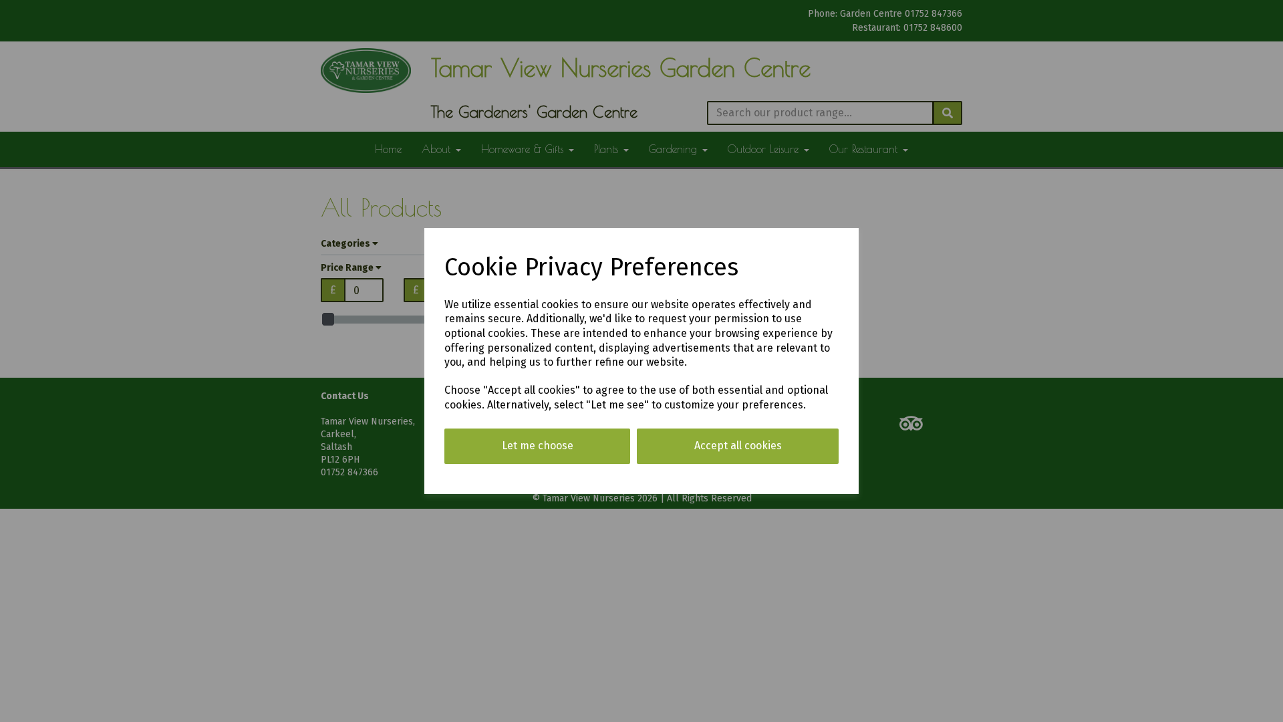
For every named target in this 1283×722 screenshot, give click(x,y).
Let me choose (537, 445)
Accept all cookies (738, 445)
